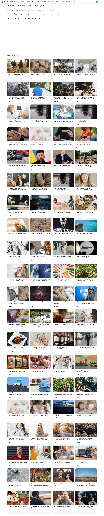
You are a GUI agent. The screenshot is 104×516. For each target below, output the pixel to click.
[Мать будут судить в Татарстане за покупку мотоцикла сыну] (18, 160)
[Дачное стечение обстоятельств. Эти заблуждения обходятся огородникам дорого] (40, 479)
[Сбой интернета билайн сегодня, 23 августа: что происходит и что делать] (40, 501)
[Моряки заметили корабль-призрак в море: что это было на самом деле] (86, 479)
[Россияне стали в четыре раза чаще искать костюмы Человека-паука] (86, 501)
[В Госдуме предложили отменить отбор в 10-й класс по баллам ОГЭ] (86, 206)
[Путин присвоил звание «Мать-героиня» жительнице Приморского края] (63, 160)
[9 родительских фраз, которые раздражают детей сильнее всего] (18, 138)
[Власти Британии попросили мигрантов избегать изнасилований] (86, 365)
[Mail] (2, 1)
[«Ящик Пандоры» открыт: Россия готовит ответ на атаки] (18, 388)
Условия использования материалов (86, 515)
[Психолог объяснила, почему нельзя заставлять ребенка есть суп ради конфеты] (86, 92)
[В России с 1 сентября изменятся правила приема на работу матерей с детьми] (18, 274)
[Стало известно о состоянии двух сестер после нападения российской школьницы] (40, 92)
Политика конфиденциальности (70, 515)
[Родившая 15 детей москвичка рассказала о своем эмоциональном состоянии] (40, 138)
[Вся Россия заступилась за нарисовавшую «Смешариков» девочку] (63, 274)
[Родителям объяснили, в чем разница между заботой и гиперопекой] (40, 365)
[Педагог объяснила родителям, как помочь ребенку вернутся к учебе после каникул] (86, 319)
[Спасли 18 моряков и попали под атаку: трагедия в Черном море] (63, 410)
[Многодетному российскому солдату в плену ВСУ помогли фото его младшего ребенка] (63, 69)
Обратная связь (98, 515)
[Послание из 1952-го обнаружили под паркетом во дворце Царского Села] (40, 228)
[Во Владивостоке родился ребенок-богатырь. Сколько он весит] (40, 69)
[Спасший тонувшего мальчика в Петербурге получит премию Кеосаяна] (63, 228)
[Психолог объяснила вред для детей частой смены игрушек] (18, 319)
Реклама (12, 515)
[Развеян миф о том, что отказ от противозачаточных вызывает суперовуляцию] (40, 410)
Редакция (48, 515)
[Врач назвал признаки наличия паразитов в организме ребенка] (63, 251)
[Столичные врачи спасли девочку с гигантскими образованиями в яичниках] (40, 274)
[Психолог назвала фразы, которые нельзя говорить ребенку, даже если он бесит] (63, 206)
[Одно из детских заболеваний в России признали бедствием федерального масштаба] (86, 183)
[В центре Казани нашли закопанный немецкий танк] (18, 297)
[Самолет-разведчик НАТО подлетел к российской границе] (86, 251)
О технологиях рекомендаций (57, 515)
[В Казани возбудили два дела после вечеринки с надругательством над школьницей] (86, 115)
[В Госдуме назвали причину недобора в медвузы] (63, 365)
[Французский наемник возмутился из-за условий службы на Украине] (63, 92)
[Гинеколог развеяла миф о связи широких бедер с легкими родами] (40, 342)
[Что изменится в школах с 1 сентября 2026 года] (63, 342)
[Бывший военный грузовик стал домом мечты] (86, 456)
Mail (2, 515)
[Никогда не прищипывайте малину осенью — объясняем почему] (86, 274)
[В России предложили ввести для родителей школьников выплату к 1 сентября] (40, 388)
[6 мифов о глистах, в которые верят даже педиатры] (40, 456)
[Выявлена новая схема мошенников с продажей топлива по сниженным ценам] (86, 388)
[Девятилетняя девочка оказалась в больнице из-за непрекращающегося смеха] (86, 69)
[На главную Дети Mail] (5, 1)
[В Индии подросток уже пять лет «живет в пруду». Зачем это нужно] (40, 319)
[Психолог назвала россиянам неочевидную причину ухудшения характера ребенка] (63, 501)
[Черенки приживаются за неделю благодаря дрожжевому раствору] (63, 388)
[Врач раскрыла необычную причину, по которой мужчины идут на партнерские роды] (63, 456)
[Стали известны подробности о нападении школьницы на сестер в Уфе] (63, 183)
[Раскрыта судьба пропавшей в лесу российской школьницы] (18, 92)
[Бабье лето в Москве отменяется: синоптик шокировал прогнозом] (86, 342)
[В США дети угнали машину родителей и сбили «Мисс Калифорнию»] (40, 206)
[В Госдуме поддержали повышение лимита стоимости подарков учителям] (18, 183)
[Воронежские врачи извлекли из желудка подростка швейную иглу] (63, 115)
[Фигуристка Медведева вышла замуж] (63, 479)
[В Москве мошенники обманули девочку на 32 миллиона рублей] (63, 138)
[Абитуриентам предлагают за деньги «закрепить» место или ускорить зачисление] (86, 297)
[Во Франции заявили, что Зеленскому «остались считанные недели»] (40, 160)
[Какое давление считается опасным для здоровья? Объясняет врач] (18, 251)
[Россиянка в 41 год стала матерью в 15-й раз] (18, 228)
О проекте (43, 515)
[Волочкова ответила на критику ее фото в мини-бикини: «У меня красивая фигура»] (18, 456)
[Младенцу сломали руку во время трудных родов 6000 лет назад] (86, 160)
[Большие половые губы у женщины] (63, 297)
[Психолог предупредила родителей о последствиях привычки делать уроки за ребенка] (40, 251)
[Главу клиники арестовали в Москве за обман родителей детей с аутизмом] (18, 206)
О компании (6, 515)
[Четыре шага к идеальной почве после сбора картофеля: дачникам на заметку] (86, 433)
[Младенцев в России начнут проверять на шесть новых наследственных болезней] (18, 410)
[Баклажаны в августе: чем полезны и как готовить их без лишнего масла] (18, 342)
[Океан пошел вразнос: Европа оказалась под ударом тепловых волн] (86, 228)
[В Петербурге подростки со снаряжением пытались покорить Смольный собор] (40, 115)
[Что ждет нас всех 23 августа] (40, 297)
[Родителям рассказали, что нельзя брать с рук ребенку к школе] (18, 433)
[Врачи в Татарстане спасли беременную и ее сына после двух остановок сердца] (18, 115)
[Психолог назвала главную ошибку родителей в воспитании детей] (40, 433)
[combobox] (26, 10)
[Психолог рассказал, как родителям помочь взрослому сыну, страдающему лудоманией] (18, 365)
